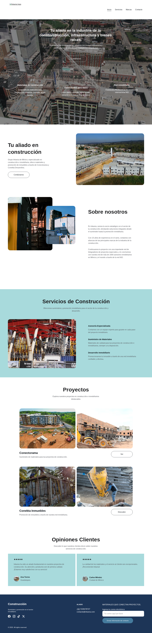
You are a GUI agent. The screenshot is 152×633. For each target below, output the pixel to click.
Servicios (118, 10)
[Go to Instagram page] (14, 616)
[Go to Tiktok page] (18, 616)
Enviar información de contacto (118, 620)
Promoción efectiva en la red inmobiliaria (122, 90)
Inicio (109, 10)
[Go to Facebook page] (9, 616)
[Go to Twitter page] (23, 616)
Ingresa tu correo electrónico (113, 609)
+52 (78, 609)
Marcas (129, 10)
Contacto (138, 10)
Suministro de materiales (28, 90)
